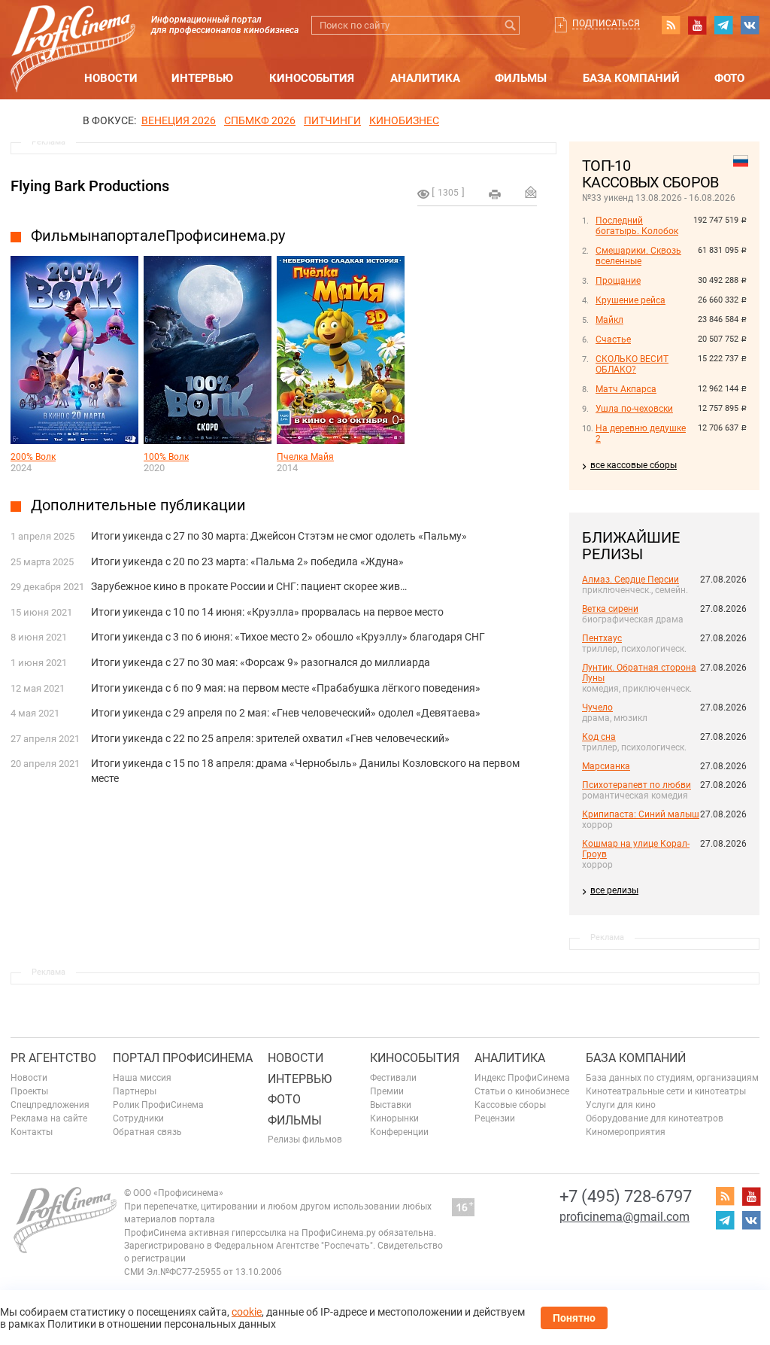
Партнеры (134, 1091)
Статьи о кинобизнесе (521, 1091)
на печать (495, 194)
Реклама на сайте (49, 1118)
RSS (671, 25)
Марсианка (606, 766)
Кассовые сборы (510, 1105)
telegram (723, 25)
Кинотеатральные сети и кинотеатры (666, 1091)
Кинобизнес (404, 120)
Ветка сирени (610, 609)
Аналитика (425, 78)
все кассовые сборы (633, 465)
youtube (697, 25)
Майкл (609, 320)
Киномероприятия (625, 1132)
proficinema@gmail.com (624, 1217)
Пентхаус (602, 638)
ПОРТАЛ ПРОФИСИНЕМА (183, 1058)
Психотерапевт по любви (636, 785)
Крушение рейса (630, 300)
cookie (247, 1312)
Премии (387, 1091)
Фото (729, 78)
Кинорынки (394, 1118)
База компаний (631, 78)
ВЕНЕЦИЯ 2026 (178, 120)
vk (750, 25)
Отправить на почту (531, 192)
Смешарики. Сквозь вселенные (638, 255)
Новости (111, 78)
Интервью (202, 78)
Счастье (613, 339)
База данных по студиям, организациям (672, 1078)
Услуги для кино (621, 1105)
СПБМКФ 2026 (260, 120)
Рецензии (494, 1118)
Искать (510, 25)
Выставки (390, 1105)
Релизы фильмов (305, 1139)
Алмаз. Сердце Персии (630, 579)
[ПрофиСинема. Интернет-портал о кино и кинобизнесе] (73, 31)
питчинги (332, 120)
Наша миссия (142, 1078)
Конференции (399, 1132)
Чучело (597, 707)
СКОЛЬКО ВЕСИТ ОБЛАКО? (632, 364)
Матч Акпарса (626, 389)
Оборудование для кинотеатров (654, 1118)
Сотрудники (138, 1118)
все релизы (614, 890)
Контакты (32, 1132)
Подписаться (606, 23)
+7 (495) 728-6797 (625, 1196)
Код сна (599, 737)
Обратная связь (147, 1132)
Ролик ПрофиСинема (158, 1105)
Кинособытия (311, 78)
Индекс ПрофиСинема (522, 1078)
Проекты (29, 1091)
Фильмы (521, 78)
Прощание (618, 280)
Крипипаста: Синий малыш (640, 814)
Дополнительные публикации (138, 505)
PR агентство (53, 1058)
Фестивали (393, 1078)
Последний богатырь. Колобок (637, 225)
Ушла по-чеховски (634, 408)
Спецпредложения (50, 1105)
